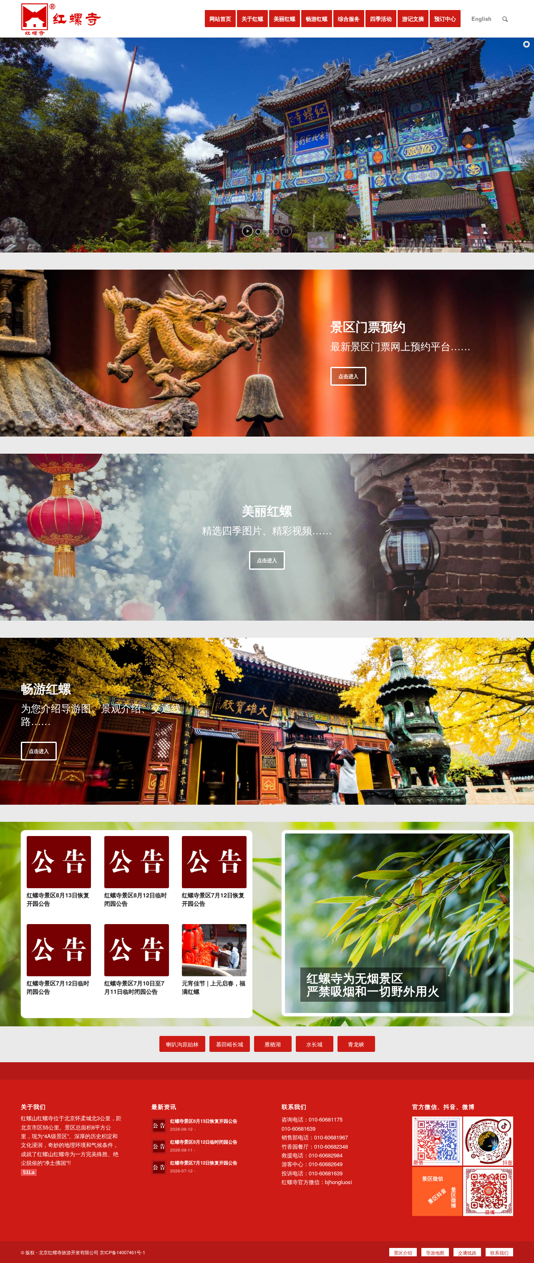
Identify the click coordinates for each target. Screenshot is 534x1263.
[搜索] (505, 19)
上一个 (303, 923)
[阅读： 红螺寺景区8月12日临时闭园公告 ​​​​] (158, 1146)
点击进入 (348, 376)
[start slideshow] (247, 231)
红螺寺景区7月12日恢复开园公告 (203, 1162)
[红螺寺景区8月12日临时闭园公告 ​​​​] (136, 862)
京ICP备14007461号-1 (122, 1252)
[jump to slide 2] (264, 232)
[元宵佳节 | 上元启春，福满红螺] (214, 950)
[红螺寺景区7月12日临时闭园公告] (59, 950)
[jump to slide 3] (270, 232)
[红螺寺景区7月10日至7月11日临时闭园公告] (136, 950)
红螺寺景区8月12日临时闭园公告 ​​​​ (204, 1142)
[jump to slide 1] (258, 232)
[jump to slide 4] (276, 232)
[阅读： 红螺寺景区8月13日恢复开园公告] (158, 1125)
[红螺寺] (62, 19)
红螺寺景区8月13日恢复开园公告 (203, 1121)
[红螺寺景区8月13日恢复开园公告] (59, 862)
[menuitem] (220, 19)
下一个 (491, 923)
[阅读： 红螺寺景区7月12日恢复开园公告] (158, 1167)
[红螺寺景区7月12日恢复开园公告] (214, 862)
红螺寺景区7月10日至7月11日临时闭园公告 (134, 987)
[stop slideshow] (286, 231)
